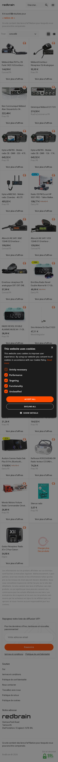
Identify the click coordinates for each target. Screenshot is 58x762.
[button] (29, 413)
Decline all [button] (30, 406)
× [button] (52, 347)
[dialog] (28, 381)
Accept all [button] (29, 399)
